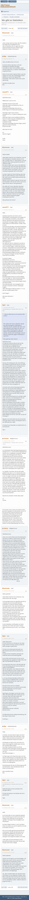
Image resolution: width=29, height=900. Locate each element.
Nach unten (4, 28)
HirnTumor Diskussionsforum (8, 6)
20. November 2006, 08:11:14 (8, 58)
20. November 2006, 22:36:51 (8, 149)
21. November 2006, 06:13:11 (8, 209)
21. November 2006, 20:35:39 (8, 590)
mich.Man (14, 678)
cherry (6, 528)
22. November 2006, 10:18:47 (8, 728)
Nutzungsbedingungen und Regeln (12, 896)
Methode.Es (5, 573)
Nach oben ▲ (24, 896)
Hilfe (3, 896)
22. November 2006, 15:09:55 (8, 782)
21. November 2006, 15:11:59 (8, 530)
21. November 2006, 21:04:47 (8, 638)
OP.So (19, 373)
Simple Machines (18, 898)
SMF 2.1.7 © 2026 (11, 898)
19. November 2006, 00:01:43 (8, 35)
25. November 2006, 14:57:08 (8, 852)
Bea (5, 56)
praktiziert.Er (18, 391)
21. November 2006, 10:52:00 (8, 441)
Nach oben (4, 887)
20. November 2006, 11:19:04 (8, 94)
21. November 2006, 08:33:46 (8, 307)
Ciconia (6, 438)
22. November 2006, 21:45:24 (8, 807)
